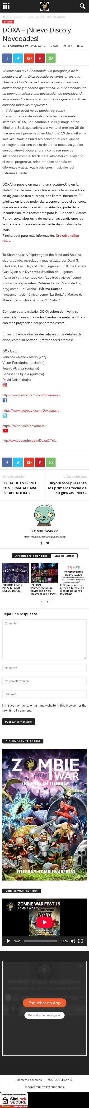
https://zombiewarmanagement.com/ (45, 536)
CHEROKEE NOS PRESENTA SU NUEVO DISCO (12, 587)
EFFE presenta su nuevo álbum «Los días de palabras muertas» (72, 589)
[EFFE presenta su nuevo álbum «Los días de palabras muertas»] (73, 573)
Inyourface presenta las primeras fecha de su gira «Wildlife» (67, 488)
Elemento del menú (29, 1079)
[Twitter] (48, 543)
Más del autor (64, 555)
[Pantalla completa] (80, 941)
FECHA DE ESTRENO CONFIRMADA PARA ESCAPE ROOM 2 (19, 488)
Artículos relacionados (31, 555)
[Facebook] (41, 543)
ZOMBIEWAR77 (18, 46)
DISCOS (17, 16)
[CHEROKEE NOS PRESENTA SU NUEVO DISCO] (15, 573)
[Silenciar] (72, 941)
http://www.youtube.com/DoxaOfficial (29, 440)
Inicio (5, 16)
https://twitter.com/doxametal (23, 426)
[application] (44, 922)
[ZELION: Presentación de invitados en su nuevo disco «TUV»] (44, 573)
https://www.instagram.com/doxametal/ (31, 395)
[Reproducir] (8, 941)
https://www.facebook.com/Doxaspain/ (30, 410)
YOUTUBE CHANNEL (59, 1079)
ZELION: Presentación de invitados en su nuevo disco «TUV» (43, 589)
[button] (81, 6)
